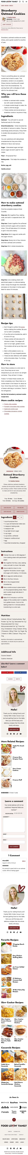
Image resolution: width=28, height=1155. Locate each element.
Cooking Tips (17, 1131)
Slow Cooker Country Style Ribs (6, 1040)
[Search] (23, 1)
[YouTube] (20, 733)
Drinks (6, 1142)
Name (5, 834)
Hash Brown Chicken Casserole (18, 1084)
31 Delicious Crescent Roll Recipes (17, 980)
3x (21, 517)
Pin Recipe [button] (20, 507)
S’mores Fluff (17, 780)
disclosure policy (4, 29)
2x (18, 517)
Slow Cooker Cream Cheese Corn (6, 1020)
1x (14, 517)
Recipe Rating (9, 813)
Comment (6, 816)
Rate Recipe (7, 511)
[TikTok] (17, 733)
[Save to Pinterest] (7, 672)
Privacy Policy (8, 1153)
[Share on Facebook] (20, 672)
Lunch (22, 1142)
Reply (24, 861)
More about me (14, 729)
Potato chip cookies (10, 404)
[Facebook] (14, 733)
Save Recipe (7, 507)
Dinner (12, 1142)
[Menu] (26, 1)
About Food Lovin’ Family (11, 1134)
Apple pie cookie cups (11, 409)
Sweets (11, 5)
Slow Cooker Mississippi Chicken (18, 1020)
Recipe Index (6, 1139)
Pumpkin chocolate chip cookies (14, 406)
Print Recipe (20, 511)
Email (5, 839)
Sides (16, 1142)
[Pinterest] (10, 733)
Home (2, 5)
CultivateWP (20, 1153)
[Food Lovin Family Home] (9, 1)
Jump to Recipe (6, 24)
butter (23, 327)
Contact (21, 1134)
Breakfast (22, 1139)
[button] (7, 471)
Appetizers (14, 1139)
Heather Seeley (12, 17)
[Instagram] (7, 733)
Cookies (10, 679)
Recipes (6, 5)
